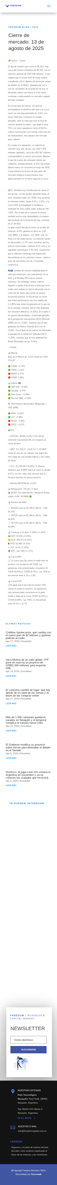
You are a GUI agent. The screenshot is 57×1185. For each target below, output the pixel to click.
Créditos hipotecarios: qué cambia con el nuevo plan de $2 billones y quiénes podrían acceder (28, 635)
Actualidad (26, 641)
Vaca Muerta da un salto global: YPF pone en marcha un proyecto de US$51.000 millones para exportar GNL (27, 664)
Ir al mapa (25, 1118)
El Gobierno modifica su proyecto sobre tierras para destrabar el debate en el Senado (28, 747)
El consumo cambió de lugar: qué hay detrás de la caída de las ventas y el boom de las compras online (28, 692)
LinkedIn (16, 1141)
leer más (11, 646)
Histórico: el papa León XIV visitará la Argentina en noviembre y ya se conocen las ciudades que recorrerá (28, 775)
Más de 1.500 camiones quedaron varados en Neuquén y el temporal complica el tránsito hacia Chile (26, 720)
